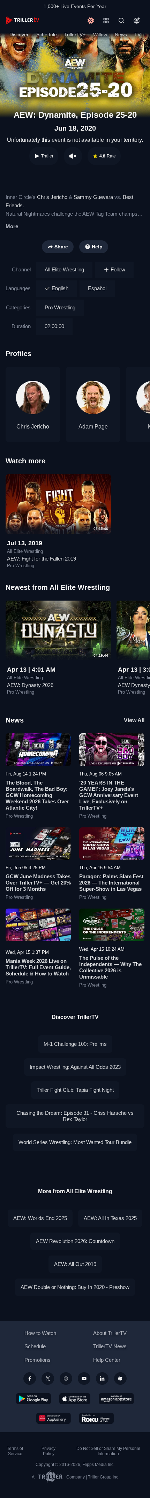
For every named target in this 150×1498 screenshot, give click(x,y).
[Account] (136, 20)
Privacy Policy (48, 1451)
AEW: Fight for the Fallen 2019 (41, 559)
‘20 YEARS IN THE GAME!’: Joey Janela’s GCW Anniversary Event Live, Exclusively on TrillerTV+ (108, 795)
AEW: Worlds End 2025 (40, 1218)
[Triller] (120, 1378)
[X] (48, 1378)
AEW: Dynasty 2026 (30, 685)
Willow (100, 34)
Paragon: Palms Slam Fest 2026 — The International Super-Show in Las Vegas (111, 882)
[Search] (121, 20)
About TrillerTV (110, 1333)
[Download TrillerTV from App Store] (74, 1398)
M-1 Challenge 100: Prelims (75, 1044)
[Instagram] (66, 1378)
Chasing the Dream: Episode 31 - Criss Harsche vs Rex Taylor (75, 1116)
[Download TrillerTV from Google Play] (33, 1398)
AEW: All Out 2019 (75, 1264)
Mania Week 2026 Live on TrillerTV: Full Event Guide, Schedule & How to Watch (38, 967)
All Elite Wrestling (64, 269)
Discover (19, 34)
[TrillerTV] (22, 20)
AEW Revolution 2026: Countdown (75, 1241)
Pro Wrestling (60, 307)
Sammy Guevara (93, 197)
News (121, 34)
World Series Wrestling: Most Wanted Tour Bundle (75, 1142)
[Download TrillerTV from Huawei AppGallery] (53, 1418)
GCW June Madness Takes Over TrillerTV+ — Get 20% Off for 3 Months (38, 882)
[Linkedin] (102, 1378)
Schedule (46, 34)
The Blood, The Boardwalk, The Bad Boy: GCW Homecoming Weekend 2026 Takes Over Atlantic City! (37, 795)
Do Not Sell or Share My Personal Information (108, 1451)
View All (134, 720)
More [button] (12, 226)
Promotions (37, 1360)
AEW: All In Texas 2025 (110, 1218)
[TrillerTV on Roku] (96, 1418)
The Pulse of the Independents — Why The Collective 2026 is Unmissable (110, 967)
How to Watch (40, 1333)
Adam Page (93, 427)
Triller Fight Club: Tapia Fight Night (75, 1090)
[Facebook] (29, 1378)
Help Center (106, 1360)
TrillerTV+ (74, 34)
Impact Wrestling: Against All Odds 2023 (75, 1067)
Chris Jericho (52, 197)
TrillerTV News (110, 1346)
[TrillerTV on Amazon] (116, 1398)
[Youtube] (84, 1378)
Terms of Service (15, 1451)
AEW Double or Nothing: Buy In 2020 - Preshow (75, 1287)
